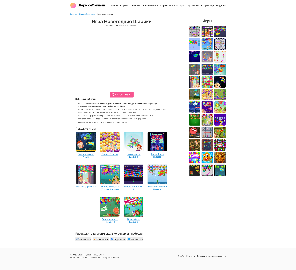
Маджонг (221, 5)
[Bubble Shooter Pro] (220, 69)
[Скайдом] (194, 157)
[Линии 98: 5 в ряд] (220, 56)
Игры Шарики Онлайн (82, 255)
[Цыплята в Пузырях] (220, 107)
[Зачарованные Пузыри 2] (109, 210)
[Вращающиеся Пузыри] (85, 145)
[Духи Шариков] (207, 119)
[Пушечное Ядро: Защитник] (220, 170)
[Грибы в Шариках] (194, 94)
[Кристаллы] (220, 145)
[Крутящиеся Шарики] (133, 145)
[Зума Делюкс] (220, 132)
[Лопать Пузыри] (109, 144)
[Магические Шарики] (220, 94)
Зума (182, 5)
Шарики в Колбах (169, 5)
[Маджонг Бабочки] (207, 132)
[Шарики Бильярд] (194, 119)
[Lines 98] (194, 31)
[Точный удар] (207, 107)
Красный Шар (195, 5)
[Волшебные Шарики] (133, 210)
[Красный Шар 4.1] (194, 132)
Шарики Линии (150, 5)
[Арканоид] (194, 56)
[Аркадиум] (194, 82)
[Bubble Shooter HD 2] (133, 178)
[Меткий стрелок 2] (85, 176)
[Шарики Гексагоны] (220, 44)
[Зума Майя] (194, 145)
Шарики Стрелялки (130, 5)
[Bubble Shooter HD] (207, 69)
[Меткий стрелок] (207, 44)
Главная (113, 5)
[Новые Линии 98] (194, 69)
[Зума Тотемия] (207, 145)
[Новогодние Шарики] (194, 107)
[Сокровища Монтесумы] (220, 157)
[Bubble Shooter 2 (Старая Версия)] (109, 178)
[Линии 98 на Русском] (207, 56)
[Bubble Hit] (194, 44)
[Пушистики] (207, 82)
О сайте (181, 256)
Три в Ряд (209, 5)
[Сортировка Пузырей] (220, 119)
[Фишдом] (207, 157)
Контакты (190, 256)
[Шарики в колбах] (207, 31)
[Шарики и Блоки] (194, 170)
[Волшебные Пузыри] (157, 145)
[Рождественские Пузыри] (157, 178)
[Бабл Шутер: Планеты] (220, 82)
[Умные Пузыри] (207, 170)
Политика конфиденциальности (211, 256)
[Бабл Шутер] (220, 31)
